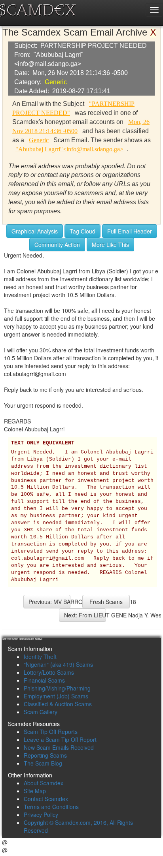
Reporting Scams (45, 755)
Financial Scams (44, 680)
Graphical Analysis (34, 231)
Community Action (57, 244)
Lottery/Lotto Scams (49, 672)
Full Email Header (129, 231)
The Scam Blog (43, 763)
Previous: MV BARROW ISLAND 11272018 (49, 602)
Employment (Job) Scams (56, 696)
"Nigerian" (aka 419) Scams (58, 664)
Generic (56, 82)
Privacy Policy (41, 814)
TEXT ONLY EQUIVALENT (42, 443)
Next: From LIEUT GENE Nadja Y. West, (85, 615)
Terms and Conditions (51, 807)
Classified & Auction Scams (58, 704)
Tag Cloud (82, 231)
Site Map (35, 791)
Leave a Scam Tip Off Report (60, 739)
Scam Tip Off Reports (51, 732)
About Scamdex (43, 783)
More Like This (110, 244)
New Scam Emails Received (59, 747)
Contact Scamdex (46, 799)
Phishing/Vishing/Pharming (57, 688)
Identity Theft (40, 656)
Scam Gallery (40, 712)
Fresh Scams (106, 602)
